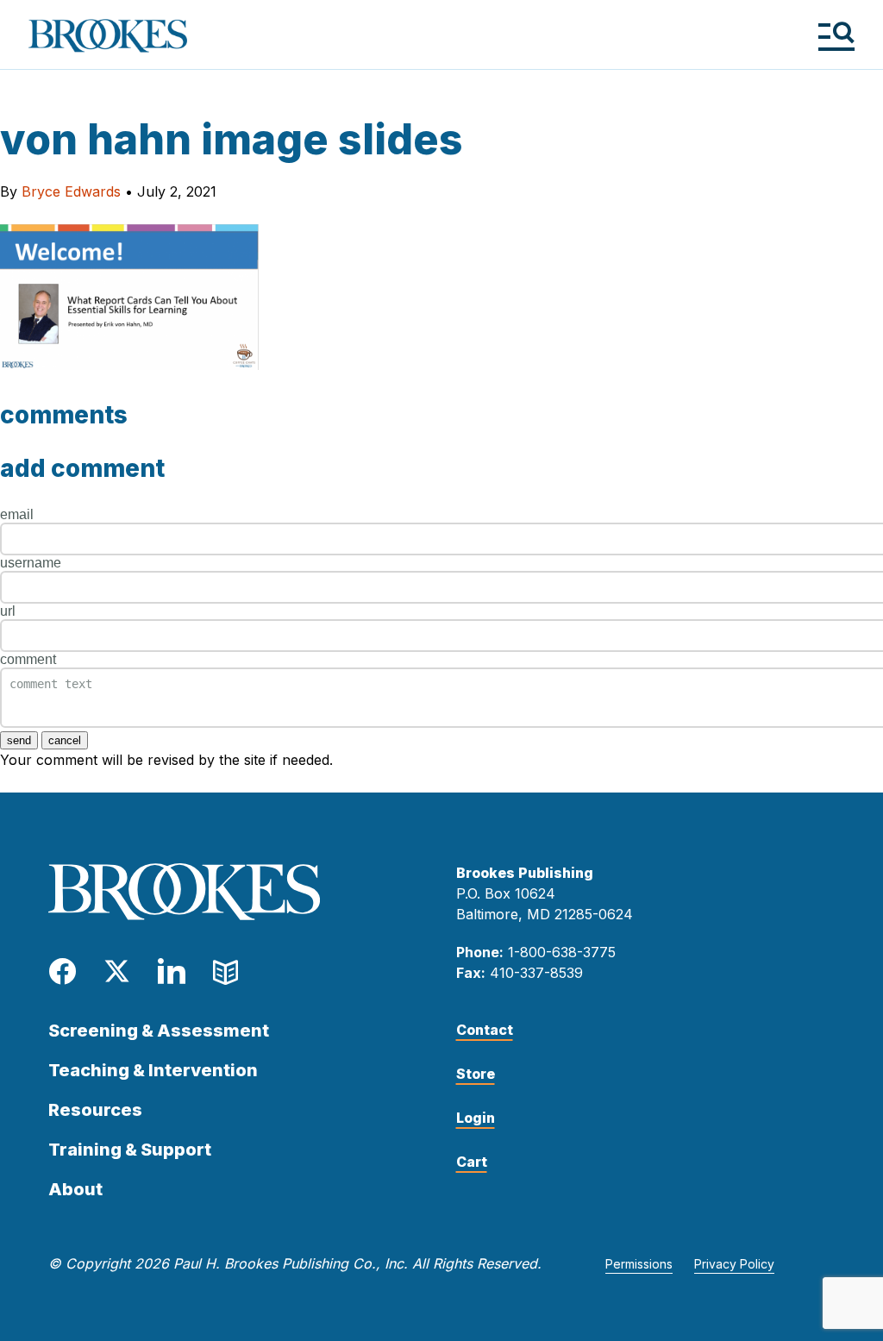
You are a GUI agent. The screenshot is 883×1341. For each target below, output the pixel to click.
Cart (471, 1161)
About (75, 1189)
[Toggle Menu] (836, 36)
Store (475, 1073)
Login (475, 1117)
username (30, 562)
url (8, 611)
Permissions (639, 1263)
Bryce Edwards (71, 191)
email (17, 514)
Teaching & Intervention (153, 1070)
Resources (95, 1110)
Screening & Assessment (158, 1030)
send (19, 740)
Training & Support (129, 1149)
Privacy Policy (734, 1263)
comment (28, 659)
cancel (64, 740)
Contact (484, 1029)
